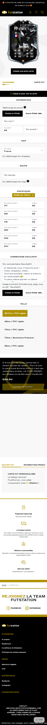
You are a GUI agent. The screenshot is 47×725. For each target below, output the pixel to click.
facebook (16, 608)
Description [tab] (8, 465)
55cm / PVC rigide (14, 346)
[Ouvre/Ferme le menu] (42, 12)
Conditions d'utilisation (12, 648)
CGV (3, 669)
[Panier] (36, 12)
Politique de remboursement (14, 652)
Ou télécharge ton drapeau (16, 156)
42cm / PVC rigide (14, 321)
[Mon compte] (30, 12)
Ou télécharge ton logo (15, 181)
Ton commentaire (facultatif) (17, 264)
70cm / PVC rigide (14, 330)
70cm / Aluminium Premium (19, 338)
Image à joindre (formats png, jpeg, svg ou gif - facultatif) (22, 285)
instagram (34, 608)
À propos (6, 639)
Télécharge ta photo (13, 107)
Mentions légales (9, 664)
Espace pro (6, 644)
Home (4, 585)
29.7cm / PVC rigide (15, 313)
